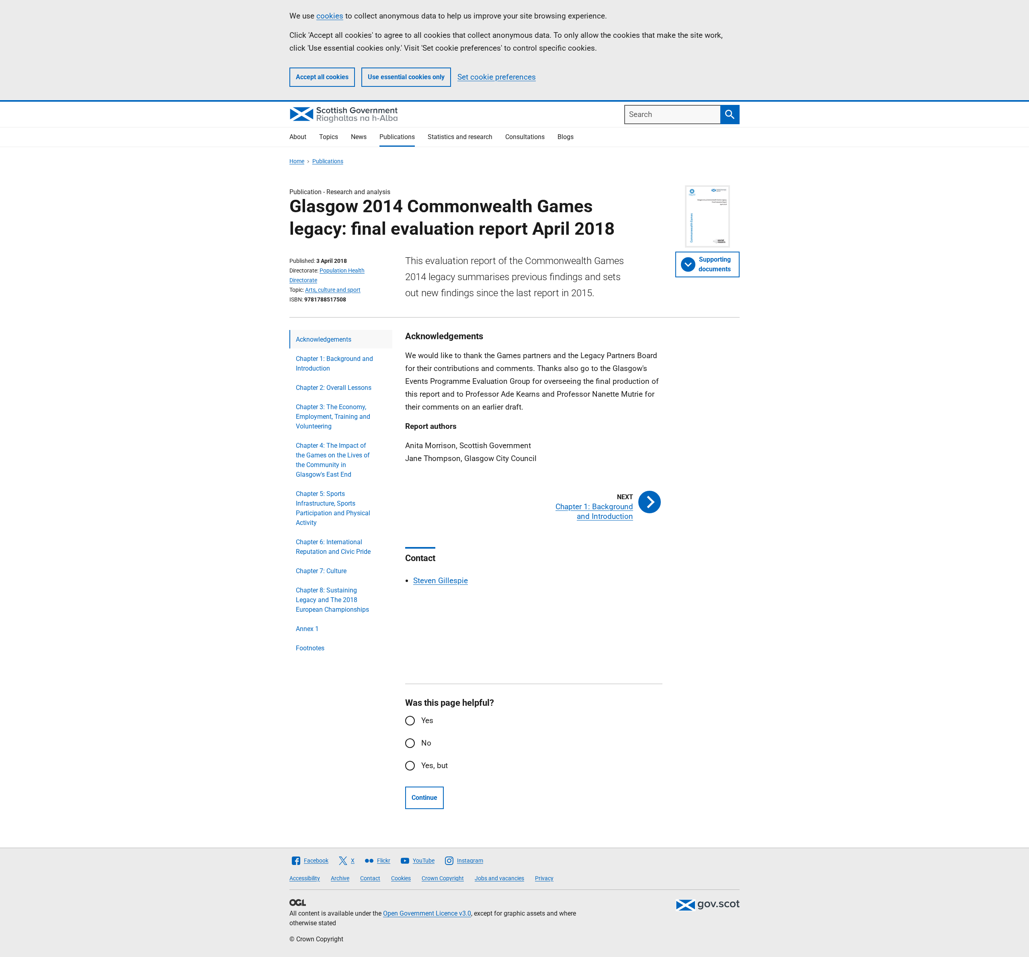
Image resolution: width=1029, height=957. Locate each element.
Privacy (544, 878)
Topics (328, 137)
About (297, 137)
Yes (427, 720)
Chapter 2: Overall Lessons (333, 387)
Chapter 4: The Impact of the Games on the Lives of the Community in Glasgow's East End (333, 460)
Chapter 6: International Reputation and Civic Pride (333, 546)
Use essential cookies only (406, 77)
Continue (424, 797)
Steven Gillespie (440, 580)
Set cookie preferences (496, 77)
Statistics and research (460, 137)
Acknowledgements (323, 339)
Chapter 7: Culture (321, 571)
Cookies (401, 878)
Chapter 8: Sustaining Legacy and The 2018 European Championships (332, 599)
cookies (329, 15)
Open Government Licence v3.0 (427, 913)
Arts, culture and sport (333, 290)
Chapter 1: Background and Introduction (334, 363)
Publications (397, 137)
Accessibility (304, 878)
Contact (370, 878)
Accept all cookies (322, 77)
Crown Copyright (443, 878)
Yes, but (434, 765)
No (426, 743)
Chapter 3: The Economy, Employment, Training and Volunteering (333, 416)
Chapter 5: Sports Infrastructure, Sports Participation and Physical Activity (333, 508)
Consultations (525, 137)
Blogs (566, 137)
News (359, 137)
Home (296, 161)
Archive (340, 878)
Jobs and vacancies (499, 878)
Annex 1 (307, 629)
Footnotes (310, 648)
